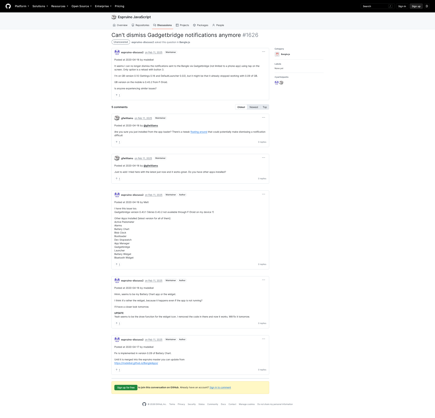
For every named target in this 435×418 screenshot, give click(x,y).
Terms (172, 404)
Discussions (164, 25)
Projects (184, 25)
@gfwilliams (151, 125)
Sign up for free (126, 387)
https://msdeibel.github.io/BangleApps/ (136, 363)
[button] (263, 51)
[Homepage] (8, 6)
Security (192, 404)
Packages (202, 25)
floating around (198, 131)
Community (212, 404)
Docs (223, 404)
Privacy (181, 404)
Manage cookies (247, 404)
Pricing (119, 6)
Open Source (80, 6)
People (220, 25)
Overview (122, 25)
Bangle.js (184, 42)
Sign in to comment (220, 387)
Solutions (38, 6)
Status (201, 404)
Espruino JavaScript (134, 17)
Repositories (142, 25)
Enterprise (102, 6)
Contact (232, 404)
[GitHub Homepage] (144, 404)
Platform (20, 6)
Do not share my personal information (275, 404)
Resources (58, 6)
